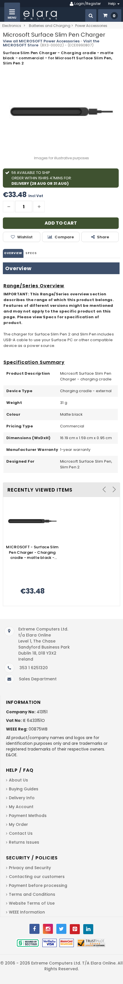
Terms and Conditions (32, 894)
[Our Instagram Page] (48, 929)
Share (103, 237)
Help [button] (112, 3)
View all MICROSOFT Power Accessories (41, 41)
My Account (21, 807)
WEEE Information (27, 912)
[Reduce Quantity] (8, 206)
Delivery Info (22, 798)
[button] (90, 15)
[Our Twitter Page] (61, 929)
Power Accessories (91, 25)
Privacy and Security (30, 868)
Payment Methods (28, 815)
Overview (13, 253)
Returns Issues (24, 842)
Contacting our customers (37, 876)
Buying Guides (23, 789)
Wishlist (25, 237)
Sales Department (38, 679)
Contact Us (21, 833)
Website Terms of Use (32, 903)
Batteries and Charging (49, 25)
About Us (18, 780)
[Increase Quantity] (39, 206)
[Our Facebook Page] (34, 929)
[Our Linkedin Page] (88, 929)
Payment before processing (38, 885)
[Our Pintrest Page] (75, 929)
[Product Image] (32, 521)
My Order (18, 824)
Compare (64, 237)
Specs (31, 253)
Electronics (11, 25)
